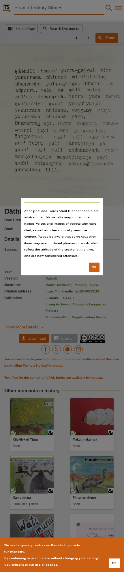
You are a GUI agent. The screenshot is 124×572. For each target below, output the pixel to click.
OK (94, 267)
